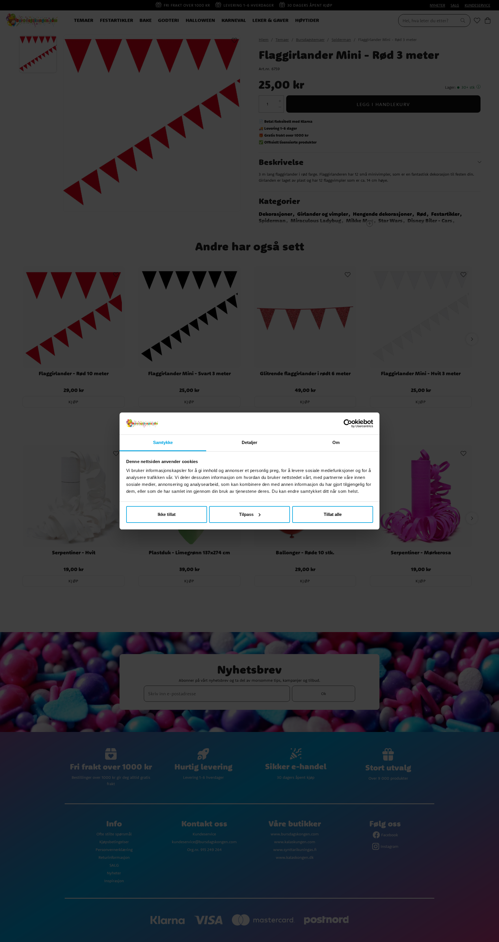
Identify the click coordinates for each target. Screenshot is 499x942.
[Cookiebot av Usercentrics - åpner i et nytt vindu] (348, 423)
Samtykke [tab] (163, 442)
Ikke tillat (167, 514)
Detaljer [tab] (250, 442)
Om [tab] (336, 442)
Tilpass (246, 514)
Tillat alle (333, 514)
